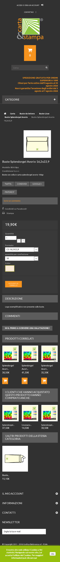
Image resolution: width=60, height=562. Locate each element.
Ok (52, 554)
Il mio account (13, 493)
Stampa (10, 213)
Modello (6, 167)
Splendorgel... (8, 425)
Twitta (8, 184)
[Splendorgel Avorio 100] (10, 353)
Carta (12, 114)
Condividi (22, 184)
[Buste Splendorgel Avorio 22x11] (15, 459)
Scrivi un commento (12, 201)
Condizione (7, 171)
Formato (9, 245)
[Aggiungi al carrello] (5, 381)
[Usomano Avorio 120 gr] (30, 413)
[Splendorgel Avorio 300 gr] (10, 413)
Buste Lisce (44, 114)
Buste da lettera (27, 114)
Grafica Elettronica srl (32, 544)
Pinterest (9, 192)
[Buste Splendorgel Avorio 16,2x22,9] (37, 144)
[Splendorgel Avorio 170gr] (30, 353)
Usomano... (27, 425)
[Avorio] (9, 268)
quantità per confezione (17, 254)
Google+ (37, 184)
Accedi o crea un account (28, 5)
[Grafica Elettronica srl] (30, 34)
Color (8, 263)
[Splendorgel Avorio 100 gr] (49, 413)
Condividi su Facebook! (16, 209)
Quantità (9, 234)
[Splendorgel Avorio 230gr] (49, 353)
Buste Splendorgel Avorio (16, 117)
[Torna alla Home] (5, 113)
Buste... (5, 475)
